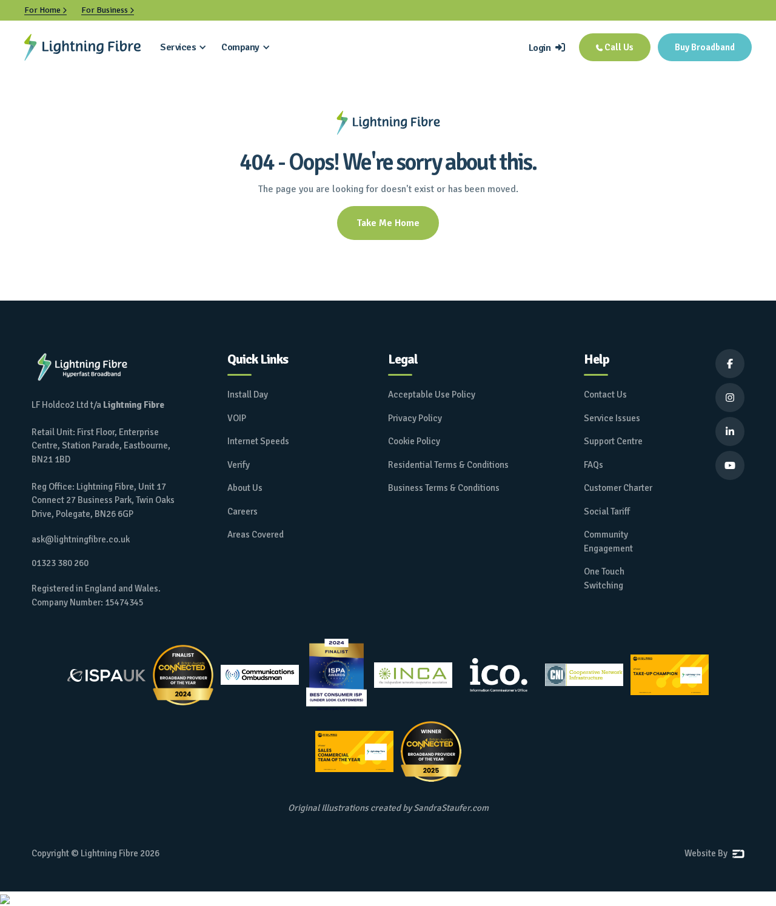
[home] (82, 47)
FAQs (593, 464)
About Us (245, 487)
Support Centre (613, 441)
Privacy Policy (415, 418)
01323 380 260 (60, 563)
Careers (242, 511)
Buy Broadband (705, 47)
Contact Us (605, 394)
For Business (107, 10)
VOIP (236, 418)
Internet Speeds (258, 441)
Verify (238, 464)
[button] (183, 47)
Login (547, 48)
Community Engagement (608, 541)
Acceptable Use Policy (431, 394)
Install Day (247, 394)
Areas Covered (255, 534)
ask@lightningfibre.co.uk (81, 539)
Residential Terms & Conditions (448, 464)
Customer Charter (618, 487)
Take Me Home (388, 223)
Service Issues (612, 418)
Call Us (615, 47)
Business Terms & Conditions (444, 487)
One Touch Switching (604, 578)
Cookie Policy (414, 441)
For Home (45, 10)
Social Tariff (607, 511)
